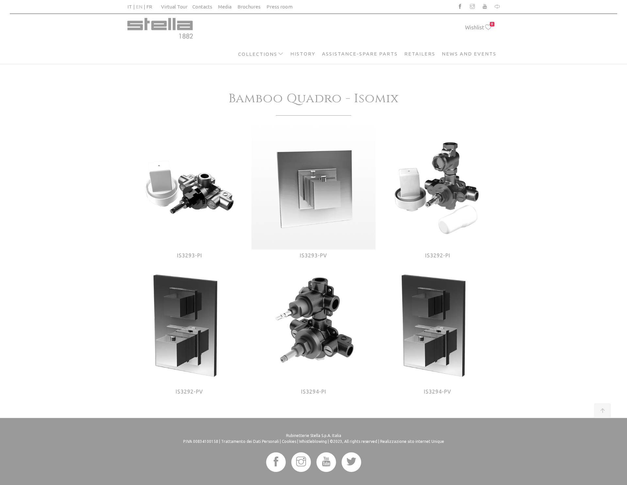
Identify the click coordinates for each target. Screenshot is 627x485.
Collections (257, 54)
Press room (279, 6)
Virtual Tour (174, 6)
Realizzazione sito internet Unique (412, 441)
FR (149, 6)
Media (225, 6)
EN (139, 6)
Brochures (249, 6)
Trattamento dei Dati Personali (250, 441)
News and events (469, 54)
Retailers (419, 54)
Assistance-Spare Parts (360, 54)
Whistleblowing (313, 441)
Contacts (202, 6)
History (302, 54)
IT (129, 6)
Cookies (289, 441)
